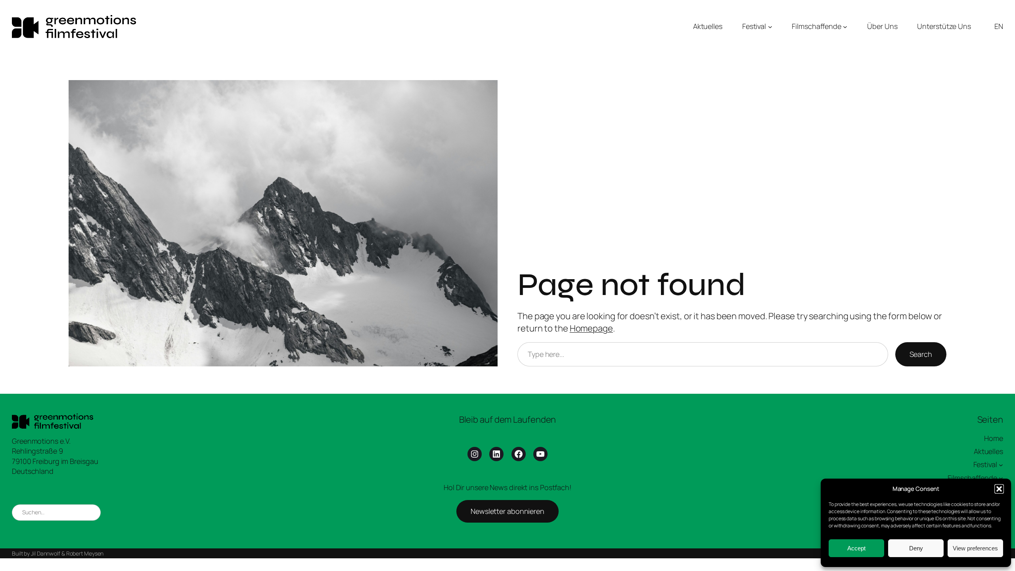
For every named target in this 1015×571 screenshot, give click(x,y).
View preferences (975, 548)
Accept (856, 548)
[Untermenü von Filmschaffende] (845, 26)
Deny (916, 548)
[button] (999, 489)
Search (921, 354)
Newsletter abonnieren (507, 511)
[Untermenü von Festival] (770, 26)
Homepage (591, 328)
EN (998, 26)
